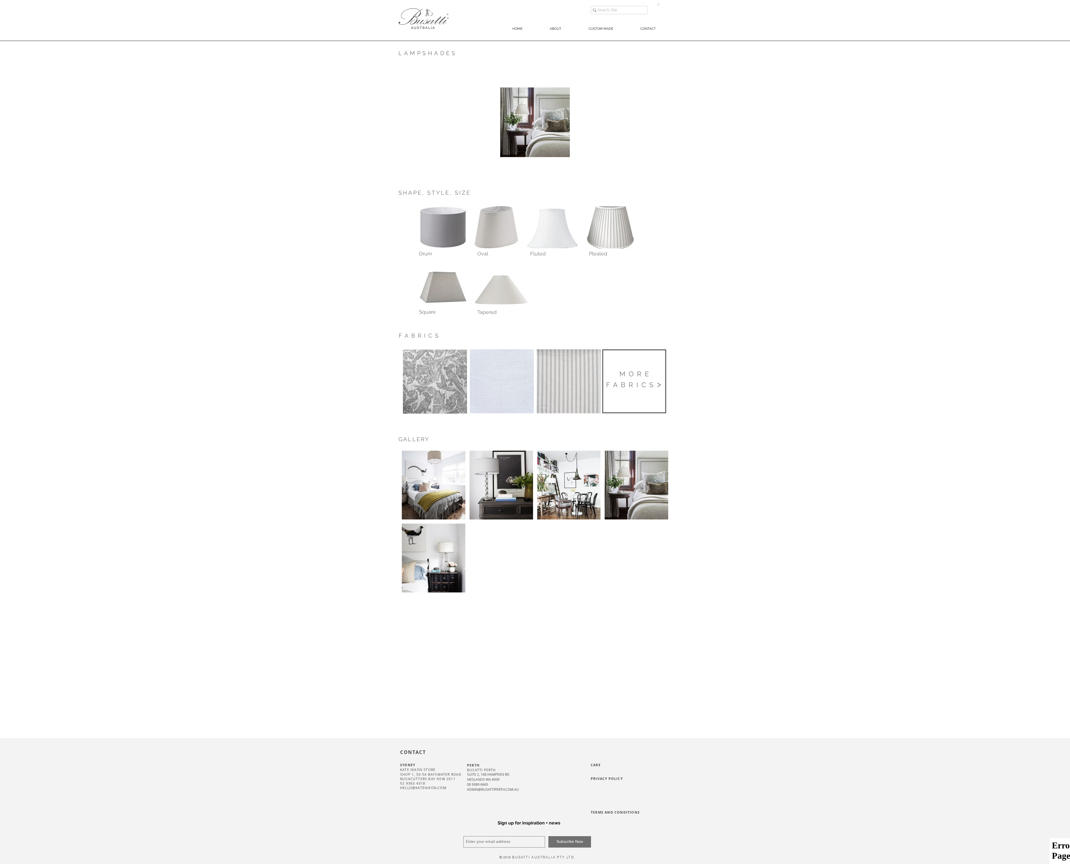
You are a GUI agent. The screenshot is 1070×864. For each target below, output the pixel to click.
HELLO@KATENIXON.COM (423, 787)
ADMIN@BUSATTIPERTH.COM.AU (493, 789)
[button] (659, 4)
